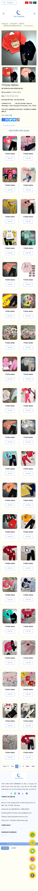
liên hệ (9, 158)
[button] (26, 2)
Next (27, 766)
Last (33, 766)
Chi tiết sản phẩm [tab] (9, 125)
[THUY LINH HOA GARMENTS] (19, 13)
